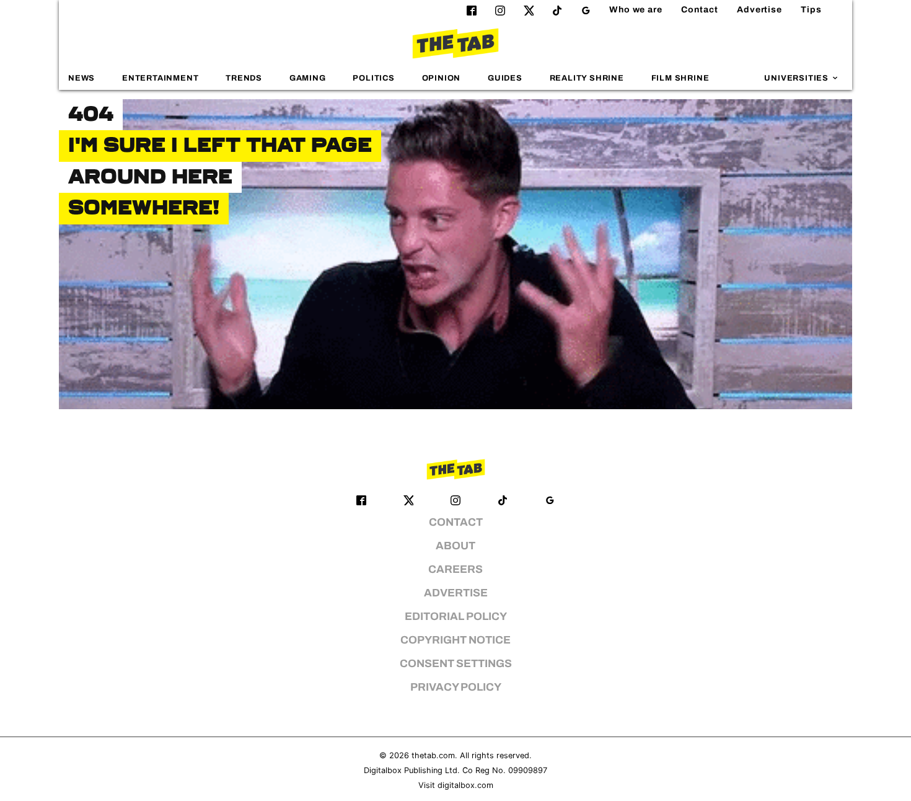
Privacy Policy (455, 687)
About (455, 546)
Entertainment (160, 78)
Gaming (307, 78)
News (81, 78)
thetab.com (433, 755)
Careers (455, 569)
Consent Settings (456, 664)
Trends (244, 78)
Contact (699, 9)
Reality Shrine (587, 78)
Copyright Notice (455, 640)
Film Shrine (680, 78)
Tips (811, 9)
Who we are (635, 9)
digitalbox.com (465, 785)
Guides (505, 78)
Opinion (441, 78)
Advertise (759, 9)
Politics (373, 78)
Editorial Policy (456, 616)
